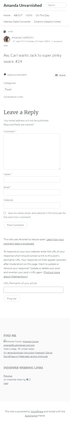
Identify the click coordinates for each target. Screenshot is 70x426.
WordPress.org (11, 356)
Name (8, 174)
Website (8, 200)
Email (7, 187)
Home (7, 15)
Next (6, 383)
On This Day (42, 15)
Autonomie (31, 415)
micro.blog (29, 352)
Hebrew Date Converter (17, 21)
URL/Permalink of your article (20, 283)
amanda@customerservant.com (19, 345)
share (62, 75)
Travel (8, 89)
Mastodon (40, 352)
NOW (29, 15)
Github (49, 352)
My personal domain (14, 352)
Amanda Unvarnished (23, 5)
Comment (10, 131)
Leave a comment (17, 74)
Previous (8, 375)
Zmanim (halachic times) (47, 21)
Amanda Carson (31, 341)
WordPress (37, 411)
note (10, 31)
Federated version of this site (33, 356)
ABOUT (18, 15)
